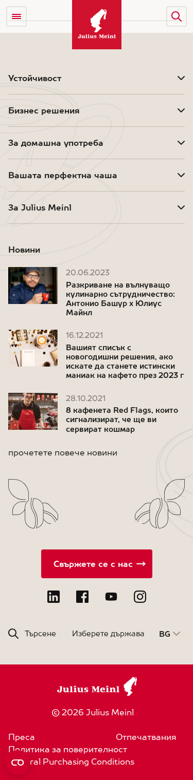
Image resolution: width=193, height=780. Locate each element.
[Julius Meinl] (96, 24)
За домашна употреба (55, 142)
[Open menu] (16, 16)
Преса (21, 736)
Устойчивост (34, 78)
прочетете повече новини (62, 452)
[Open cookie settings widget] (17, 762)
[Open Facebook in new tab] (82, 597)
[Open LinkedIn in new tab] (53, 597)
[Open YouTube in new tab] (111, 597)
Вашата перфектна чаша (62, 175)
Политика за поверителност (67, 749)
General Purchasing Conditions (71, 761)
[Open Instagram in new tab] (140, 597)
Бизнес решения (44, 110)
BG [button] (164, 634)
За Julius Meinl (40, 207)
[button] (176, 16)
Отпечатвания (146, 736)
